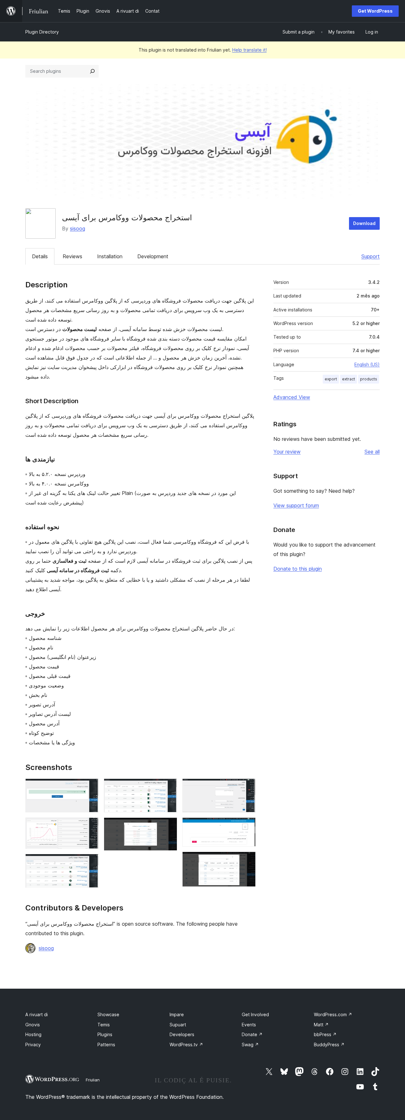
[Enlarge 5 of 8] (168, 826)
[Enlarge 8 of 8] (247, 860)
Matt (321, 1024)
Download (364, 223)
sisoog (77, 228)
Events (249, 1024)
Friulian (93, 1079)
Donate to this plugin (297, 569)
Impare (177, 1014)
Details (40, 256)
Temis (103, 1024)
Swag (250, 1044)
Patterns (106, 1044)
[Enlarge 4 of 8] (168, 787)
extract (348, 379)
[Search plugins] (92, 71)
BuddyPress (329, 1044)
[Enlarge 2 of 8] (90, 826)
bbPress (325, 1034)
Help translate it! (249, 50)
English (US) (367, 364)
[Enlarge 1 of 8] (90, 787)
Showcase (108, 1014)
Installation (109, 256)
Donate (252, 1034)
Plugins (104, 1034)
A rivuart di (36, 1014)
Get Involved (255, 1014)
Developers (182, 1034)
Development (152, 256)
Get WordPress (375, 11)
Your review (287, 451)
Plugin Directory (42, 31)
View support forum (296, 505)
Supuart (178, 1024)
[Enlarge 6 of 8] (247, 787)
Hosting (33, 1034)
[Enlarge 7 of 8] (247, 826)
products (368, 379)
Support (370, 256)
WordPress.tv (186, 1044)
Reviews (72, 256)
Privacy (33, 1044)
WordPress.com (333, 1014)
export (331, 379)
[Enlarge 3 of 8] (90, 862)
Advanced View (291, 397)
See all (372, 451)
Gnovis (32, 1024)
